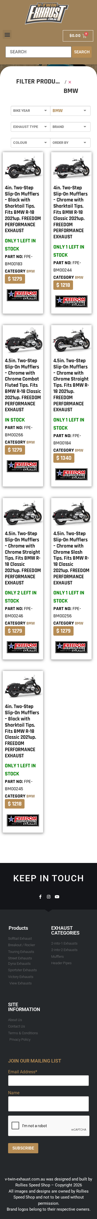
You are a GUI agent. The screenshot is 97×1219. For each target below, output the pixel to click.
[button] (7, 34)
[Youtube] (57, 897)
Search (82, 52)
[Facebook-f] (40, 897)
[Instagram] (49, 897)
